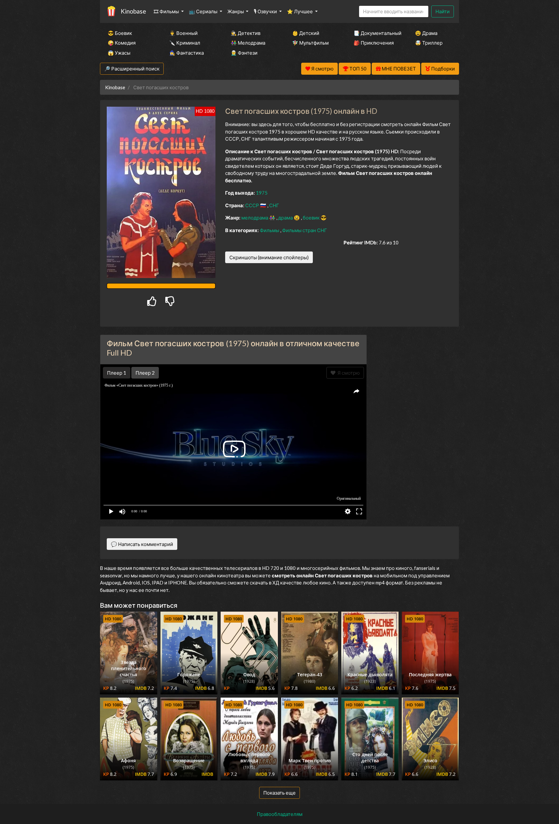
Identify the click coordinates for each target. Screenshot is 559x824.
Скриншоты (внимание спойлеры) (269, 257)
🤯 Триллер (429, 43)
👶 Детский (305, 33)
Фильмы (270, 230)
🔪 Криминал (184, 43)
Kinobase (133, 11)
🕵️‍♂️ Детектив (245, 33)
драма (286, 217)
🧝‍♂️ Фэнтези (244, 53)
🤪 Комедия (122, 43)
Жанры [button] (236, 11)
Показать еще (279, 793)
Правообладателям (279, 814)
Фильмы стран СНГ (304, 230)
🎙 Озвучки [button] (266, 11)
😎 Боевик (120, 33)
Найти (442, 11)
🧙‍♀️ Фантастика (186, 53)
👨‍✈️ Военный (183, 33)
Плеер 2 (145, 373)
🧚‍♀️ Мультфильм (310, 43)
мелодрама (255, 217)
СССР (252, 205)
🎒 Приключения (374, 43)
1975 (262, 193)
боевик (312, 217)
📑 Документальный (376, 33)
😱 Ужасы (119, 53)
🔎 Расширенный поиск (131, 68)
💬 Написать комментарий (142, 544)
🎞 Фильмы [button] (167, 11)
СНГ (274, 205)
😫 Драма (426, 33)
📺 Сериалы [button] (203, 11)
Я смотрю (347, 373)
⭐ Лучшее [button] (300, 11)
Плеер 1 (116, 373)
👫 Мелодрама (248, 43)
